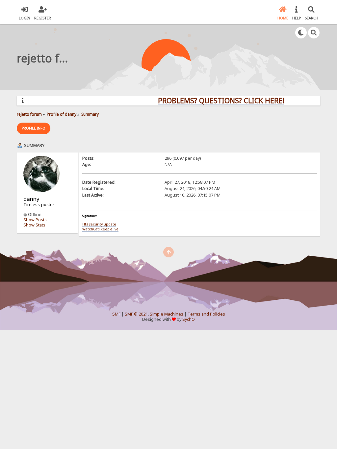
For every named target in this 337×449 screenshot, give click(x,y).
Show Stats (34, 225)
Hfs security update (99, 224)
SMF (116, 314)
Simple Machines (166, 314)
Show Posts (35, 220)
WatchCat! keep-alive (100, 229)
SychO (188, 319)
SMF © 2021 (136, 314)
